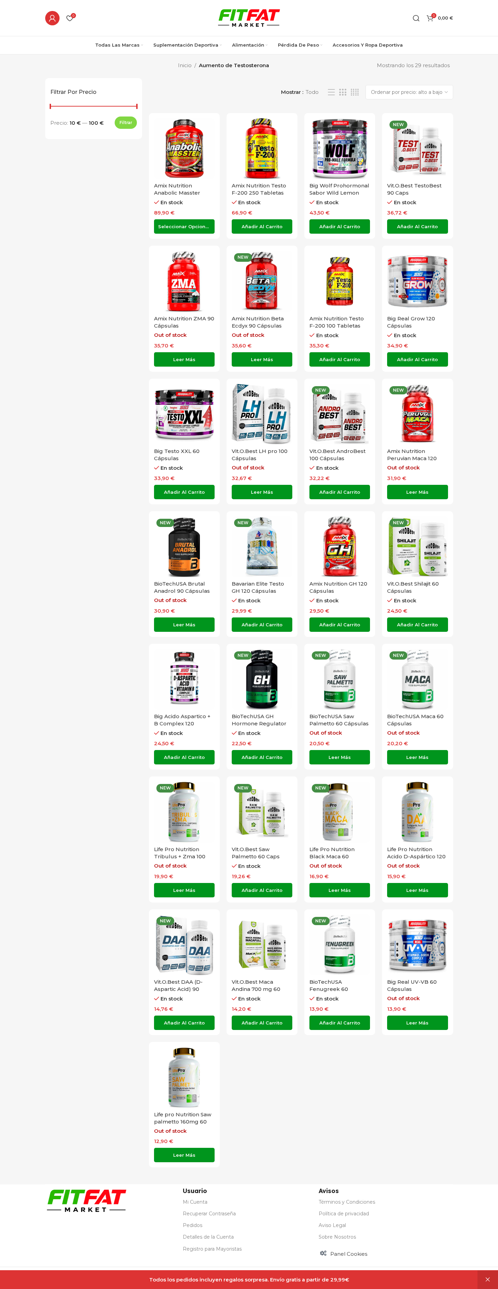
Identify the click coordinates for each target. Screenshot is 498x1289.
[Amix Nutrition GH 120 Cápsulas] (339, 546)
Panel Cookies (348, 1254)
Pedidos (192, 1225)
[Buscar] (416, 18)
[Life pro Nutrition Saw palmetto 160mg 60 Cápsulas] (184, 1077)
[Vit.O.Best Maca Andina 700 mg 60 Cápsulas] (262, 944)
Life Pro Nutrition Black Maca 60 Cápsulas (332, 856)
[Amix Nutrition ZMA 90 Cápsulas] (184, 281)
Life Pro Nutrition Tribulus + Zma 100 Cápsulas (179, 856)
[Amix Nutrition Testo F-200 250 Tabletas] (262, 148)
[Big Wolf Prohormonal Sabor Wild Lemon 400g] (339, 148)
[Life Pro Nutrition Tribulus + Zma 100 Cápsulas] (184, 812)
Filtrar (125, 122)
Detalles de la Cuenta (208, 1237)
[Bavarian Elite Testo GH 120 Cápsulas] (262, 546)
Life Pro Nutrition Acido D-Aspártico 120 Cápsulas (416, 856)
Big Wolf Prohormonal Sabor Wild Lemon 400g (339, 192)
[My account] (52, 18)
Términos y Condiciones (347, 1202)
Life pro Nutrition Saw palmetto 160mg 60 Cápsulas (182, 1121)
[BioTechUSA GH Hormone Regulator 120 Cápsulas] (262, 679)
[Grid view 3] (342, 92)
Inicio (185, 65)
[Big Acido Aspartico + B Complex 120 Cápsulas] (184, 679)
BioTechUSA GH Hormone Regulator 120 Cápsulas (259, 723)
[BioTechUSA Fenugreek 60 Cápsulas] (339, 944)
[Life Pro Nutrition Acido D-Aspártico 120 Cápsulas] (417, 812)
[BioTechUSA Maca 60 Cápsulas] (417, 679)
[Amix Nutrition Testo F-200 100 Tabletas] (339, 281)
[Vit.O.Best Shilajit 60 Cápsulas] (417, 546)
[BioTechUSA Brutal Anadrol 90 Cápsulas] (184, 546)
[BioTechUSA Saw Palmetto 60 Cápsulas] (339, 679)
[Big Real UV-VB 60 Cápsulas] (417, 944)
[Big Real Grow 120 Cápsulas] (417, 281)
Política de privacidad (344, 1214)
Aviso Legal (332, 1225)
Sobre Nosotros (337, 1237)
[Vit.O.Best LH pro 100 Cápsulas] (262, 414)
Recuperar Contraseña (209, 1214)
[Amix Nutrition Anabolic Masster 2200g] (184, 148)
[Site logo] (249, 17)
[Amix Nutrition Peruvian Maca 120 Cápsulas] (417, 414)
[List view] (331, 92)
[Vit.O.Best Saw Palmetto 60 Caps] (262, 812)
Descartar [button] (487, 1279)
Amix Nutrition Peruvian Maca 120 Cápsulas (412, 458)
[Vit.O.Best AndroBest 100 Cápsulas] (339, 414)
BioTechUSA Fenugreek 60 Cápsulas (328, 989)
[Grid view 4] (355, 92)
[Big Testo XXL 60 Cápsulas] (184, 414)
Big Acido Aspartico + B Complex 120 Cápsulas (182, 723)
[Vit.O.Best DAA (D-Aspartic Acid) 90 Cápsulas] (184, 944)
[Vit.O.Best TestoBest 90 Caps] (417, 148)
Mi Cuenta (195, 1202)
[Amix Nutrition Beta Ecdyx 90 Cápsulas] (262, 281)
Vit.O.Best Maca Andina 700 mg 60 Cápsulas (256, 989)
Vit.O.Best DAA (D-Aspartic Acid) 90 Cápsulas (178, 989)
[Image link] (86, 1200)
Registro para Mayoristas (212, 1249)
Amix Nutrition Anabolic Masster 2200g (177, 192)
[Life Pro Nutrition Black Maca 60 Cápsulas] (339, 812)
